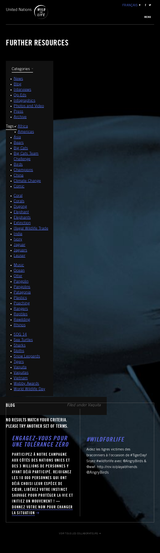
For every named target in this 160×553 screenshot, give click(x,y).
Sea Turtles (23, 340)
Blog (17, 85)
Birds (18, 165)
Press (18, 112)
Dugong (20, 207)
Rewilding (22, 320)
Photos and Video (29, 106)
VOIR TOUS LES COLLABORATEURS (78, 534)
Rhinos (20, 325)
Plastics (20, 298)
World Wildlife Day (29, 389)
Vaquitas (21, 373)
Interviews (22, 90)
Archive (20, 117)
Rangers (21, 309)
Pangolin (21, 282)
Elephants (22, 218)
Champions (23, 170)
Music (19, 265)
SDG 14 (20, 335)
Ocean (19, 271)
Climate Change (27, 181)
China (19, 176)
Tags (10, 127)
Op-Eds (20, 95)
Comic (19, 187)
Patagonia (22, 293)
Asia (17, 138)
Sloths (19, 351)
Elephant (21, 212)
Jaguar (19, 245)
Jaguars (20, 251)
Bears (19, 143)
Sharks (20, 346)
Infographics (24, 101)
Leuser (19, 256)
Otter (18, 276)
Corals (19, 202)
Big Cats (21, 148)
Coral (18, 196)
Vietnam (21, 378)
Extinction (22, 223)
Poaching (22, 304)
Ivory (18, 240)
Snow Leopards (27, 357)
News (18, 79)
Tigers (19, 362)
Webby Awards (26, 384)
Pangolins (22, 287)
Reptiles (21, 315)
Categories (21, 69)
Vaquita (20, 368)
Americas (26, 132)
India (18, 234)
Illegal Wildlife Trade (31, 229)
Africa (23, 127)
